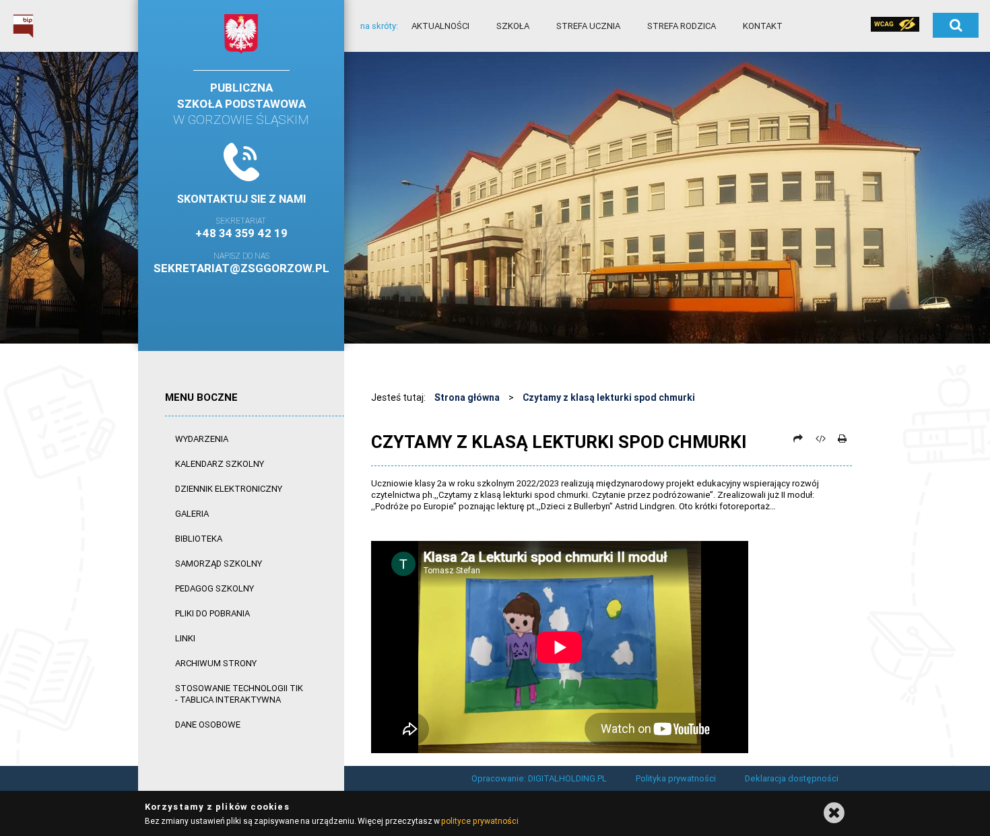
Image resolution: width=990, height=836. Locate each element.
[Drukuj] (842, 438)
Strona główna (467, 397)
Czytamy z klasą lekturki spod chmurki (609, 397)
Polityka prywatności (676, 778)
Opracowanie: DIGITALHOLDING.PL (539, 778)
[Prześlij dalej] (798, 438)
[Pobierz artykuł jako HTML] (820, 438)
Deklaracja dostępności (791, 778)
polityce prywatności (479, 821)
